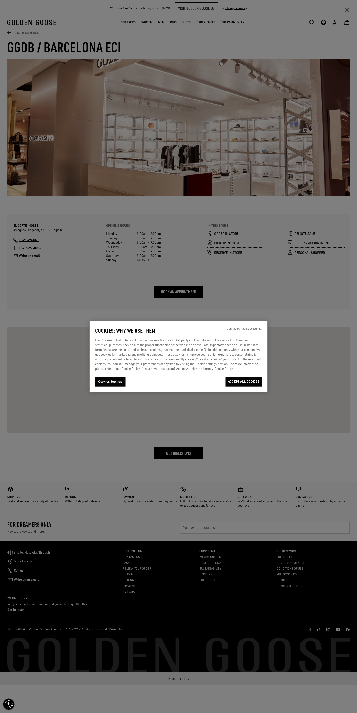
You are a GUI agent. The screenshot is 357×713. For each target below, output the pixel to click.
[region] (178, 356)
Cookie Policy (223, 369)
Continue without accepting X (244, 328)
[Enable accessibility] (9, 704)
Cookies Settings (110, 381)
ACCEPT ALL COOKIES (243, 381)
